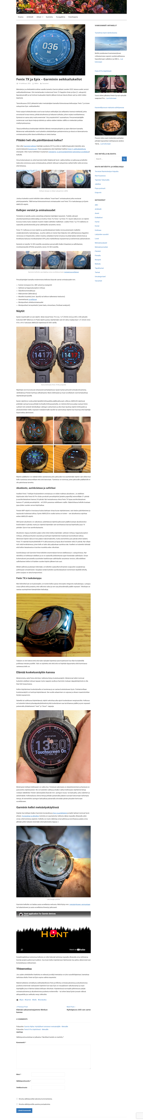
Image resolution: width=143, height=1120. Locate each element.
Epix (21, 1000)
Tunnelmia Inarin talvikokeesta (106, 33)
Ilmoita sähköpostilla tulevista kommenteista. (35, 1099)
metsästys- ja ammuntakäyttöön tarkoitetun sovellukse (68, 152)
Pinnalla (98, 255)
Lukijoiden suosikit (102, 234)
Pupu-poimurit (100, 188)
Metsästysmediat (101, 247)
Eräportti (98, 193)
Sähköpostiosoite (23, 1081)
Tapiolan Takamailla (102, 180)
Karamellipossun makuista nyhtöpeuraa (109, 107)
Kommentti (21, 1042)
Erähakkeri (99, 218)
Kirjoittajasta (73, 17)
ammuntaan (85, 904)
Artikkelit (30, 17)
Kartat (97, 222)
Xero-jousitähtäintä (60, 813)
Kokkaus (98, 230)
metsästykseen (75, 904)
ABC (96, 205)
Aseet (97, 213)
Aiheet (39, 17)
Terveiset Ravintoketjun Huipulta (106, 171)
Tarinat (97, 272)
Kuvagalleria (60, 17)
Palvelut (98, 251)
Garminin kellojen (30, 146)
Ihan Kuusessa (100, 176)
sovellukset (33, 299)
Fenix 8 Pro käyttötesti (103, 71)
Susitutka (49, 17)
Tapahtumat (99, 268)
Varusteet (45, 83)
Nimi (18, 1074)
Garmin (28, 1000)
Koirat (97, 226)
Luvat (97, 239)
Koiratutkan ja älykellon (30, 816)
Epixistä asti (32, 149)
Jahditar (98, 184)
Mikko (36, 83)
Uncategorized (100, 276)
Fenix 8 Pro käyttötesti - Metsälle (36, 1029)
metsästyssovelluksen (71, 272)
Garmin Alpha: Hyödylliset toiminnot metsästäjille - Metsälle (46, 1026)
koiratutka (42, 1000)
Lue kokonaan (111, 98)
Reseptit (98, 260)
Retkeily (98, 264)
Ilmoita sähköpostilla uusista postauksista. (34, 1104)
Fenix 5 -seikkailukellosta (77, 149)
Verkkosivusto (21, 1087)
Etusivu (20, 17)
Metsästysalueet (101, 243)
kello (35, 1000)
